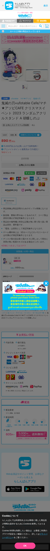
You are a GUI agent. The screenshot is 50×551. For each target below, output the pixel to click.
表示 (45, 5)
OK (25, 546)
